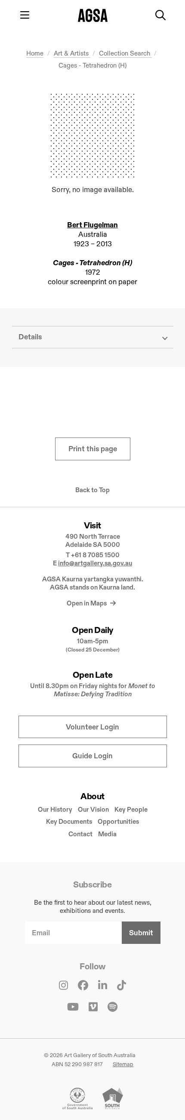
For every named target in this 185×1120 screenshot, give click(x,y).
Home (34, 53)
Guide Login (92, 755)
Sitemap (123, 1064)
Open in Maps (87, 603)
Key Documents (69, 821)
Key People (131, 809)
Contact (80, 834)
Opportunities (118, 821)
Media (107, 834)
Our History (55, 809)
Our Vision (93, 809)
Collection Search (125, 53)
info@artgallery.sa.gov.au (95, 563)
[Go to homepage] (93, 15)
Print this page (92, 448)
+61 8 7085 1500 (95, 555)
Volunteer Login (92, 727)
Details (30, 336)
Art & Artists (72, 53)
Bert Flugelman (92, 225)
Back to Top (92, 490)
